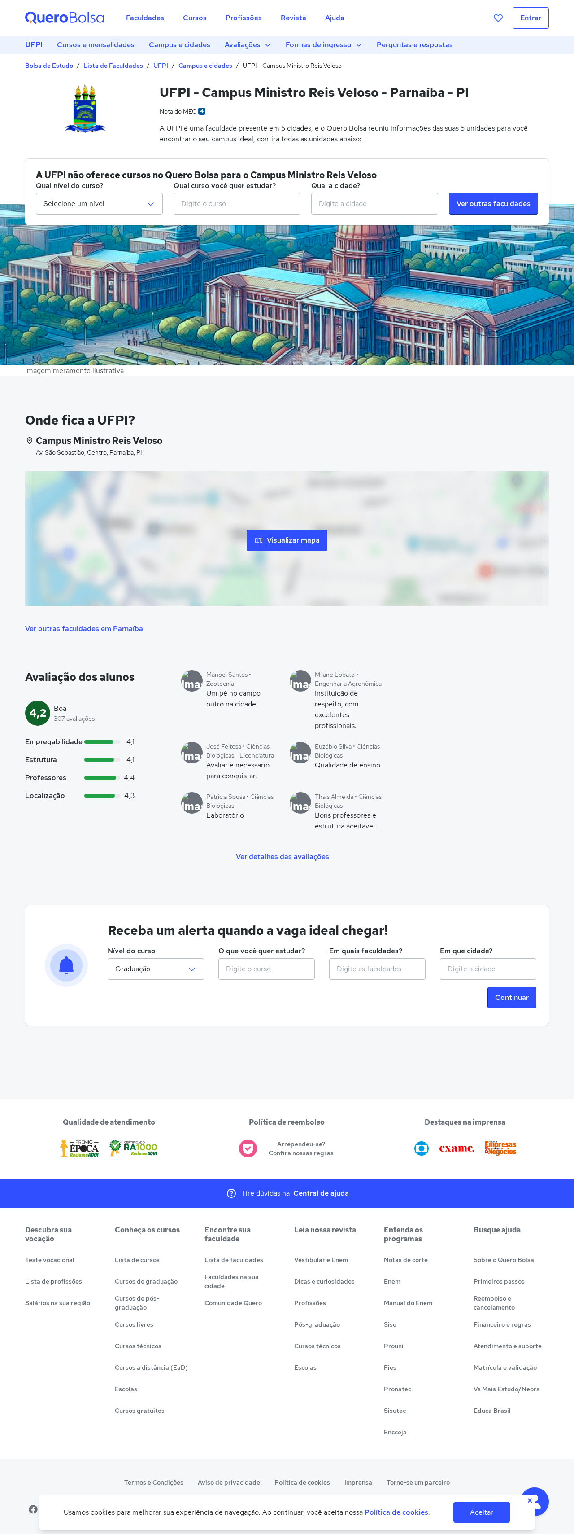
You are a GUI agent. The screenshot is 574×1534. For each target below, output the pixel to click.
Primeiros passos (499, 1281)
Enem (392, 1281)
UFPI (34, 44)
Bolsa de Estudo (49, 65)
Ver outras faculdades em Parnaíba (84, 628)
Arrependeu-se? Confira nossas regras (301, 1148)
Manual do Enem (408, 1303)
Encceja (395, 1432)
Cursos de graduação (146, 1281)
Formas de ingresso (319, 44)
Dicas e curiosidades (324, 1281)
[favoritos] (498, 18)
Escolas (126, 1389)
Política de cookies (302, 1482)
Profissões (310, 1303)
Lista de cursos (137, 1260)
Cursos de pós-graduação (137, 1302)
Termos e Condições (153, 1482)
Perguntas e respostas (415, 44)
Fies (390, 1367)
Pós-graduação (317, 1324)
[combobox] (237, 204)
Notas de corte (406, 1260)
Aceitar (481, 1512)
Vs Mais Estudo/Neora (507, 1389)
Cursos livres (134, 1324)
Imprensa (358, 1482)
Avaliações (243, 44)
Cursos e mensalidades (96, 44)
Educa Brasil (492, 1411)
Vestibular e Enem (321, 1260)
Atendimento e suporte (508, 1346)
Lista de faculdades (233, 1260)
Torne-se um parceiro (418, 1482)
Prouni (394, 1346)
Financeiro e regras (502, 1324)
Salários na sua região (57, 1303)
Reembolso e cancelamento (494, 1302)
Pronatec (397, 1389)
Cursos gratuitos (140, 1411)
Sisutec (395, 1411)
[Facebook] (33, 1509)
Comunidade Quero (233, 1303)
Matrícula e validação (505, 1367)
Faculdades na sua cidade (231, 1281)
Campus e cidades (179, 44)
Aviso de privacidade (229, 1482)
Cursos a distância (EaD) (151, 1367)
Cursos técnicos (138, 1346)
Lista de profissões (53, 1281)
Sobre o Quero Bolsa (504, 1260)
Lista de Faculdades (113, 65)
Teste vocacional (49, 1260)
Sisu (390, 1324)
